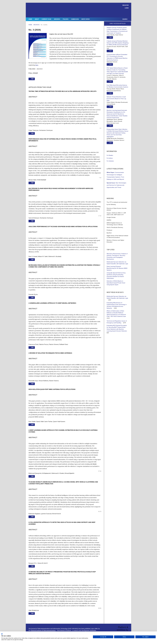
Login (126, 8)
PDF (32, 259)
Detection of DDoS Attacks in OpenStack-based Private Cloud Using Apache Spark (116, 282)
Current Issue (46, 19)
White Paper (85, 19)
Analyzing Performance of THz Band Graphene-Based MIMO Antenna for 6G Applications (63, 226)
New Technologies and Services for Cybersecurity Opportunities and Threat (116, 185)
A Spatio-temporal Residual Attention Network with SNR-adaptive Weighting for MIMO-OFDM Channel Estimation (117, 42)
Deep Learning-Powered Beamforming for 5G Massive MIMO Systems (117, 268)
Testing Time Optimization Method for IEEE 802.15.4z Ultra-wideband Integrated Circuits (62, 91)
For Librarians (110, 161)
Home (30, 19)
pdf (32, 79)
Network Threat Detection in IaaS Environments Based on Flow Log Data (116, 98)
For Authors (110, 158)
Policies (65, 19)
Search (124, 19)
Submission (75, 19)
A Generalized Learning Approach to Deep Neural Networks (52, 303)
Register (125, 5)
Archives (57, 19)
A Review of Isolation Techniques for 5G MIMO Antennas (50, 353)
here (36, 65)
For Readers (110, 155)
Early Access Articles (117, 23)
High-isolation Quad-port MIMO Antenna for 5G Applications (52, 389)
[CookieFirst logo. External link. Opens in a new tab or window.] (2, 634)
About (37, 19)
